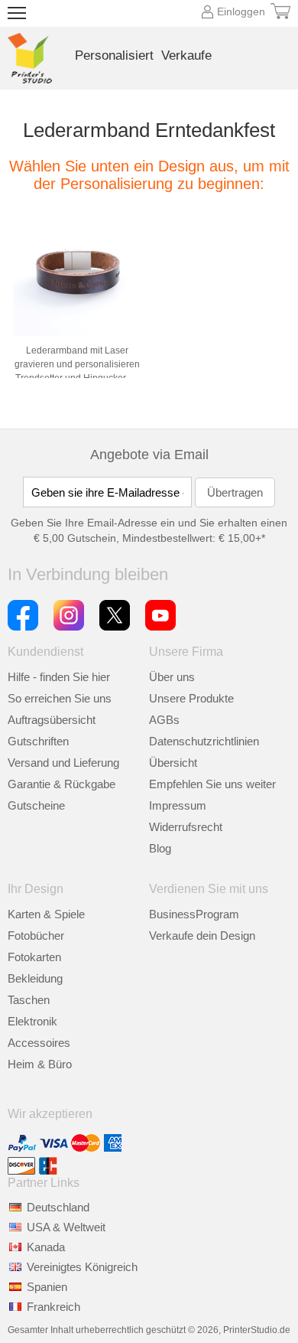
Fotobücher (36, 935)
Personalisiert (114, 55)
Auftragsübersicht (52, 719)
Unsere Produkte (191, 698)
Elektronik (32, 1021)
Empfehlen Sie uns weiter (212, 783)
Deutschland (58, 1207)
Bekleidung (35, 978)
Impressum (177, 805)
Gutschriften (38, 741)
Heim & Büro (40, 1064)
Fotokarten (34, 956)
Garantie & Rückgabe (61, 783)
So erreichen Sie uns (60, 698)
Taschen (29, 999)
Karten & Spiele (46, 914)
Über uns (172, 676)
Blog (160, 848)
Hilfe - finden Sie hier (59, 676)
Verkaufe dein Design (202, 935)
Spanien (47, 1286)
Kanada (46, 1246)
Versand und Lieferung (63, 762)
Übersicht (173, 762)
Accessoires (39, 1042)
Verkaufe (186, 55)
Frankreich (53, 1306)
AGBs (164, 719)
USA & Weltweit (66, 1227)
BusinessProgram (194, 914)
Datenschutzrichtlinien (204, 741)
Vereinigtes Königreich (82, 1266)
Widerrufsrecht (185, 826)
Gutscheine (36, 805)
